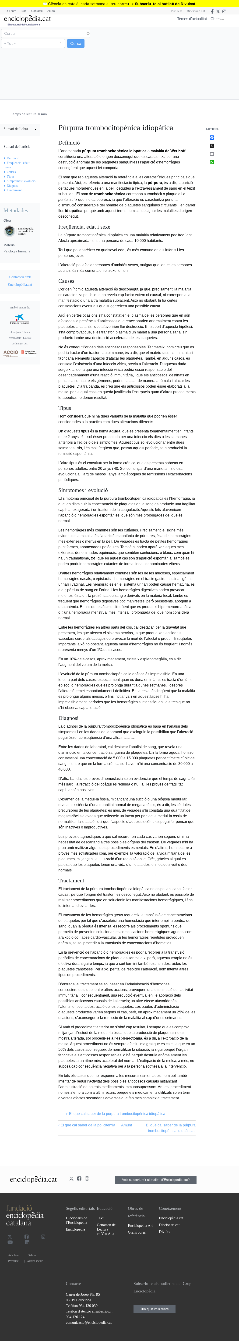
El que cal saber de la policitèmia (86, 1125)
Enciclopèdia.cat (171, 1218)
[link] (20, 129)
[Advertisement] (179, 63)
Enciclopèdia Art (140, 1226)
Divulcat (176, 11)
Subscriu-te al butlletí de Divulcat (165, 3)
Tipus (10, 176)
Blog (24, 11)
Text (100, 1218)
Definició (13, 158)
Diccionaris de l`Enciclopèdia (76, 1220)
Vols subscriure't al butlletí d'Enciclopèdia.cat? (156, 1180)
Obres (216, 19)
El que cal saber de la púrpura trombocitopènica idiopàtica (117, 1114)
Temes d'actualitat (192, 19)
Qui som (11, 11)
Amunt (126, 1125)
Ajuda (51, 11)
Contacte (37, 11)
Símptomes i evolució (21, 181)
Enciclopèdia (75, 1229)
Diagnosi (12, 186)
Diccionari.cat (196, 11)
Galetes (32, 1255)
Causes (11, 172)
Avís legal (13, 1255)
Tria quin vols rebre (154, 1309)
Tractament (14, 190)
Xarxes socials (35, 1261)
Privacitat (13, 1261)
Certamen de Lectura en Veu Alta (106, 1229)
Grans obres (137, 1232)
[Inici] (27, 19)
